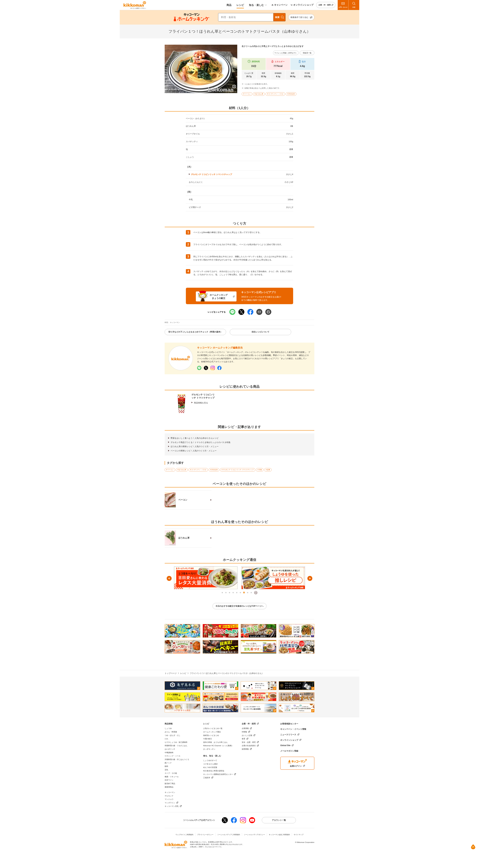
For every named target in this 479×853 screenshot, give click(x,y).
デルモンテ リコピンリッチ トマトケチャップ (211, 174)
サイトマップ (298, 835)
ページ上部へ (473, 846)
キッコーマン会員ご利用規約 (279, 835)
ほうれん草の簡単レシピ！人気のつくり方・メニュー (195, 446)
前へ (169, 578)
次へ (309, 578)
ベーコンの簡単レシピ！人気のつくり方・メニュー (194, 451)
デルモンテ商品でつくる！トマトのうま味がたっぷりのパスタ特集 (201, 442)
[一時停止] (255, 592)
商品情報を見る (201, 403)
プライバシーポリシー (205, 835)
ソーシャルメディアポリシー (254, 835)
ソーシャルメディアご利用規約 (228, 835)
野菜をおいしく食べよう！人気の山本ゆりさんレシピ (195, 438)
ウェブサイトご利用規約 (184, 835)
